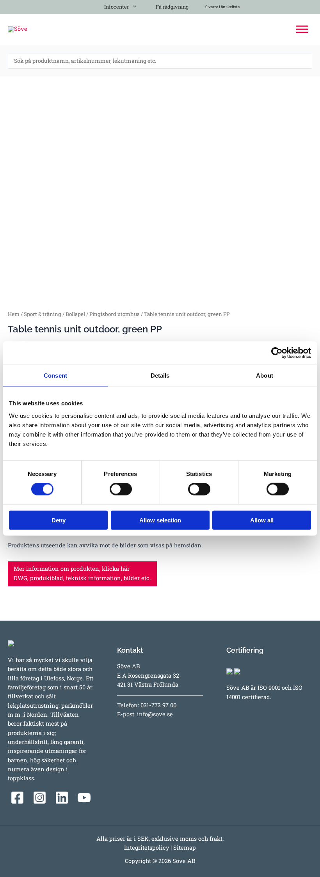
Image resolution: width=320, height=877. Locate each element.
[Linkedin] (62, 797)
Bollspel (75, 314)
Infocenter (115, 7)
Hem (14, 314)
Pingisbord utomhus (114, 314)
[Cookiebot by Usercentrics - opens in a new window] (277, 353)
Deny (59, 520)
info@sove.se (155, 714)
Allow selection (160, 520)
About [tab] (264, 375)
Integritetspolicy (146, 847)
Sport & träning (42, 314)
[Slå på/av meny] (132, 5)
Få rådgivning (171, 7)
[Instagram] (39, 797)
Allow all (262, 520)
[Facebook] (17, 797)
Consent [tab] (55, 375)
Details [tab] (160, 375)
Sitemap (184, 847)
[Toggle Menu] (302, 29)
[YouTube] (84, 797)
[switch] (121, 489)
